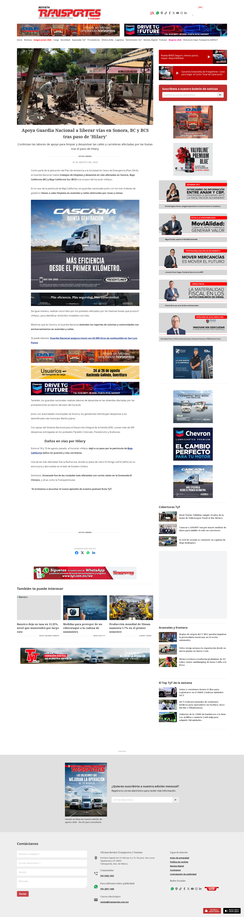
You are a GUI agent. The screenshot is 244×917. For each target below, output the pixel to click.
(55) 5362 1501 (107, 875)
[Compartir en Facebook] (76, 552)
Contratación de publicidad (183, 874)
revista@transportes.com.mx (114, 902)
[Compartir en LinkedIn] (93, 552)
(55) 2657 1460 (107, 889)
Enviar (22, 893)
